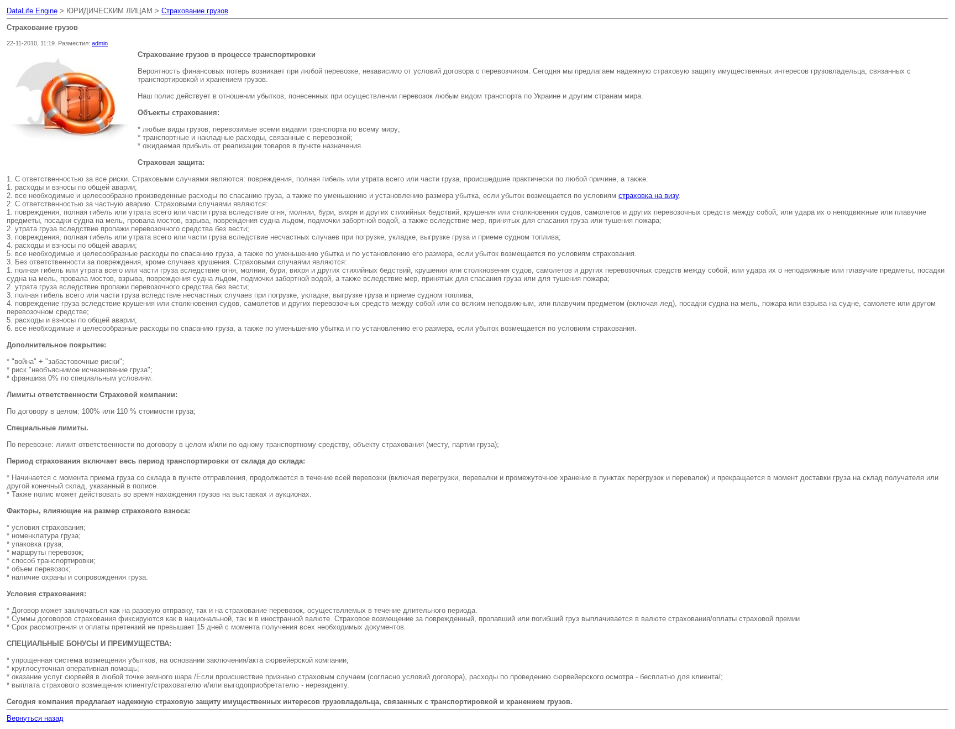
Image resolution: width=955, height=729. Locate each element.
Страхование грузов (194, 11)
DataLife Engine (32, 11)
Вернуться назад (35, 718)
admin (100, 43)
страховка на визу (648, 195)
